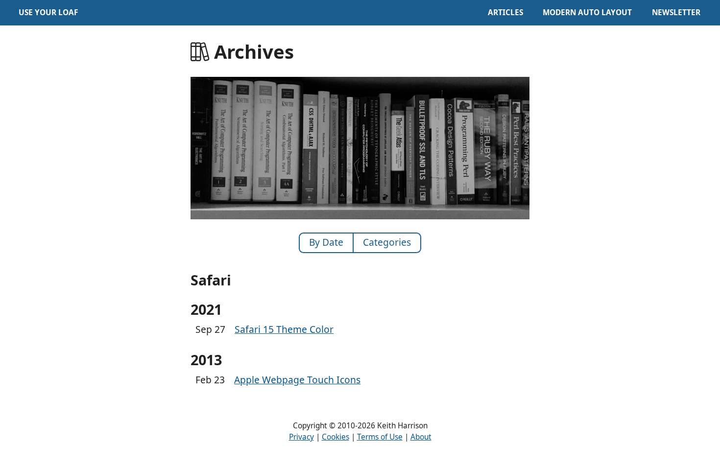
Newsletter (676, 12)
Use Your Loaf (48, 12)
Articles (505, 12)
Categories (387, 242)
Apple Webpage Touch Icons (297, 379)
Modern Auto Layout (587, 12)
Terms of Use (380, 437)
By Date (326, 242)
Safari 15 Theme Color (284, 329)
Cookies (335, 437)
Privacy (301, 437)
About (421, 437)
